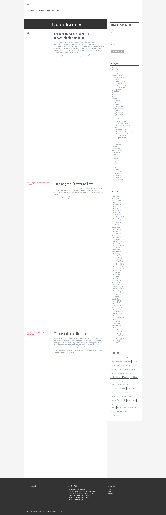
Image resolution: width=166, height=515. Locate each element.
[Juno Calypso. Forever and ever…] (39, 253)
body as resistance (116, 361)
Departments (116, 120)
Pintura (81, 56)
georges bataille (115, 381)
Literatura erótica (120, 87)
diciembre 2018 (116, 262)
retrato (126, 404)
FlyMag (52, 511)
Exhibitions (50, 10)
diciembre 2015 (116, 336)
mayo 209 (115, 342)
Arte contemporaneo (61, 55)
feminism (126, 377)
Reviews (31, 10)
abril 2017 (115, 303)
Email (113, 33)
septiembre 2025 (117, 200)
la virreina (123, 388)
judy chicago (114, 388)
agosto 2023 (115, 206)
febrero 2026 (116, 198)
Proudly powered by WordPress (35, 511)
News (58, 10)
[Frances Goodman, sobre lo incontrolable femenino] (39, 104)
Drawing (117, 100)
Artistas (70, 55)
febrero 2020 (116, 235)
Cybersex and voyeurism (125, 131)
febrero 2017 (116, 307)
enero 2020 (115, 237)
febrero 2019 (116, 258)
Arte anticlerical (117, 75)
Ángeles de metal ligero (76, 499)
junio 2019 (115, 249)
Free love (120, 141)
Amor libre (115, 68)
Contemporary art (120, 122)
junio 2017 (115, 299)
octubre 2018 (116, 266)
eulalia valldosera (116, 377)
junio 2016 (115, 323)
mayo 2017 (115, 301)
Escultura (91, 55)
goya (123, 381)
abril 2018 (115, 278)
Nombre (113, 39)
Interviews (40, 10)
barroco (134, 358)
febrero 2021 (116, 212)
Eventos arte (116, 152)
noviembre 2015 (117, 338)
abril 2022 (115, 208)
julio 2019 (115, 247)
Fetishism (121, 139)
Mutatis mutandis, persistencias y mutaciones (83, 493)
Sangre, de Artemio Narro (77, 489)
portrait (123, 400)
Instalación (75, 56)
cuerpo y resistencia (117, 369)
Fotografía (57, 199)
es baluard (129, 373)
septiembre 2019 (117, 245)
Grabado (114, 156)
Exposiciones (98, 55)
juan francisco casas (123, 384)
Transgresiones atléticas (70, 333)
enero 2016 (115, 334)
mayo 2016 (115, 325)
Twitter (109, 491)
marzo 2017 (115, 305)
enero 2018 (115, 284)
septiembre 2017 (117, 293)
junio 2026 (115, 196)
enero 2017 (115, 309)
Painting (117, 110)
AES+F (113, 358)
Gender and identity (124, 125)
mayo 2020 (115, 229)
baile (128, 358)
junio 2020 (115, 227)
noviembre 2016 (117, 313)
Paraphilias (121, 143)
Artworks (115, 98)
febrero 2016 (116, 332)
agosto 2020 (115, 223)
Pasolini (127, 392)
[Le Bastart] (31, 4)
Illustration (118, 104)
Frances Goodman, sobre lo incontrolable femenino (71, 35)
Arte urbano (115, 91)
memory (120, 392)
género (113, 384)
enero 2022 (115, 210)
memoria (113, 392)
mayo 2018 (115, 276)
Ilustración (118, 175)
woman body (115, 415)
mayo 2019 (115, 252)
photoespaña (115, 400)
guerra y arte (131, 381)
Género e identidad (66, 56)
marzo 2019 (115, 256)
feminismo (134, 377)
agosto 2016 (115, 319)
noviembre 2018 (117, 264)
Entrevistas (85, 55)
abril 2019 (115, 254)
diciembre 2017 (116, 286)
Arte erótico (115, 79)
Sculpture (118, 116)
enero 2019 (115, 260)
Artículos (70, 197)
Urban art (118, 145)
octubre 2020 (116, 219)
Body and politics (123, 123)
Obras (114, 166)
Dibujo (90, 350)
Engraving (118, 102)
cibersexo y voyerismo (119, 118)
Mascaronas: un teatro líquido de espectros (82, 491)
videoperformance (116, 411)
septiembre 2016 (117, 317)
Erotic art (117, 127)
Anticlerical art (122, 129)
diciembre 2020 (116, 214)
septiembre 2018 (117, 268)
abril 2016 (115, 327)
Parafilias (118, 89)
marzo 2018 (115, 280)
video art (126, 408)
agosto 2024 (115, 202)
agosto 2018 (115, 270)
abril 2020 (115, 231)
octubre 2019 (116, 243)
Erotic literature (122, 137)
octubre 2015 (116, 340)
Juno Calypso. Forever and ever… (75, 183)
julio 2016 (115, 321)
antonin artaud (121, 358)
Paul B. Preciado (116, 396)
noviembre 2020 (117, 217)
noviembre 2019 (117, 241)
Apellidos (114, 45)
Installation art (119, 106)
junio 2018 (115, 274)
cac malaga (127, 361)
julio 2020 (115, 225)
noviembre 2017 (117, 288)
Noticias (114, 164)
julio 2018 (115, 272)
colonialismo (120, 365)
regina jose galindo (116, 404)
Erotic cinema (122, 135)
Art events (115, 70)
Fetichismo (57, 56)
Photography (119, 114)
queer (129, 400)
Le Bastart (115, 158)
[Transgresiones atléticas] (39, 403)
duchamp (114, 373)
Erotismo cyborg (117, 150)
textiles (132, 404)
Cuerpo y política (77, 55)
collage (135, 361)
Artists (114, 97)
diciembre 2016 (116, 311)
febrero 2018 (116, 282)
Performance (70, 352)
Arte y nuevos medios (62, 350)
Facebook (110, 489)
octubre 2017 (116, 291)
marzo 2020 (115, 233)
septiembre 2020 (117, 221)
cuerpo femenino (131, 365)
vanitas (113, 408)
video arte (133, 408)
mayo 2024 (115, 204)
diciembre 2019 (116, 239)
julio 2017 (115, 297)
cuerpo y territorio (130, 369)
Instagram (110, 493)
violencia (126, 411)
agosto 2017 (115, 295)
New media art (119, 108)
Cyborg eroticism (123, 133)
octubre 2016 (116, 315)
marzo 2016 (115, 330)
